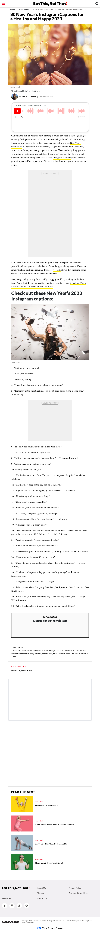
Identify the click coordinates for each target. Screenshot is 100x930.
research (57, 269)
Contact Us (42, 898)
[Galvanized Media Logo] (10, 922)
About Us (41, 888)
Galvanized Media (39, 921)
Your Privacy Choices (53, 928)
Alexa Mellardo (29, 97)
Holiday (27, 670)
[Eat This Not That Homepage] (50, 4)
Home (12, 9)
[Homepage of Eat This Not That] (16, 888)
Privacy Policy (75, 888)
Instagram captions (62, 157)
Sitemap (40, 893)
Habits (15, 670)
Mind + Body (24, 9)
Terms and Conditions (78, 893)
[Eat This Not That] (50, 617)
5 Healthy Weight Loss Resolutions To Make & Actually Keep (48, 284)
